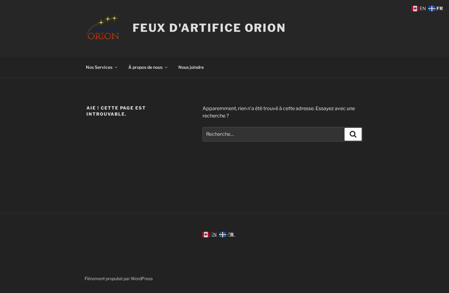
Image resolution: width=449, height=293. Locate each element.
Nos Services (99, 67)
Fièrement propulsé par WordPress (119, 278)
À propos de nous (145, 67)
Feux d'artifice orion (209, 28)
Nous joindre (191, 67)
